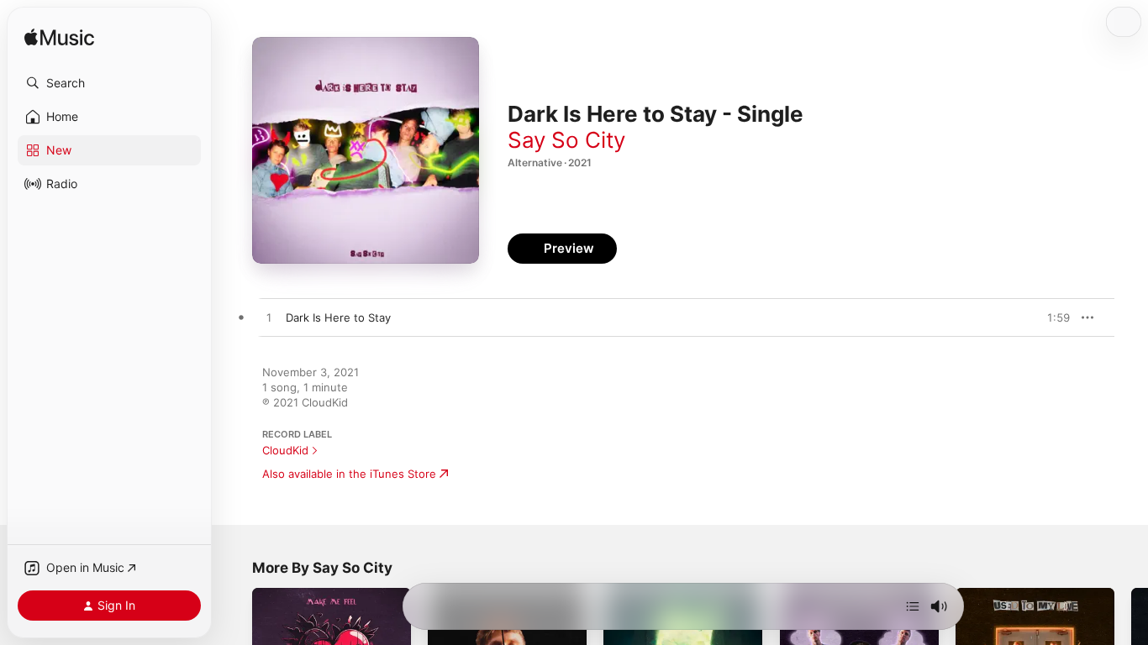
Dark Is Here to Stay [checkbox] (338, 317)
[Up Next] (913, 606)
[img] (59, 38)
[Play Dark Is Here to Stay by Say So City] (269, 318)
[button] (109, 83)
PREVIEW (1051, 317)
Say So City (566, 140)
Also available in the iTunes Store (349, 473)
